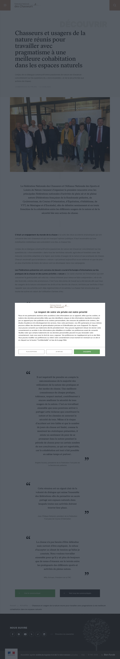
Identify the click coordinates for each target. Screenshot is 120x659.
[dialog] (60, 329)
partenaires (32, 315)
